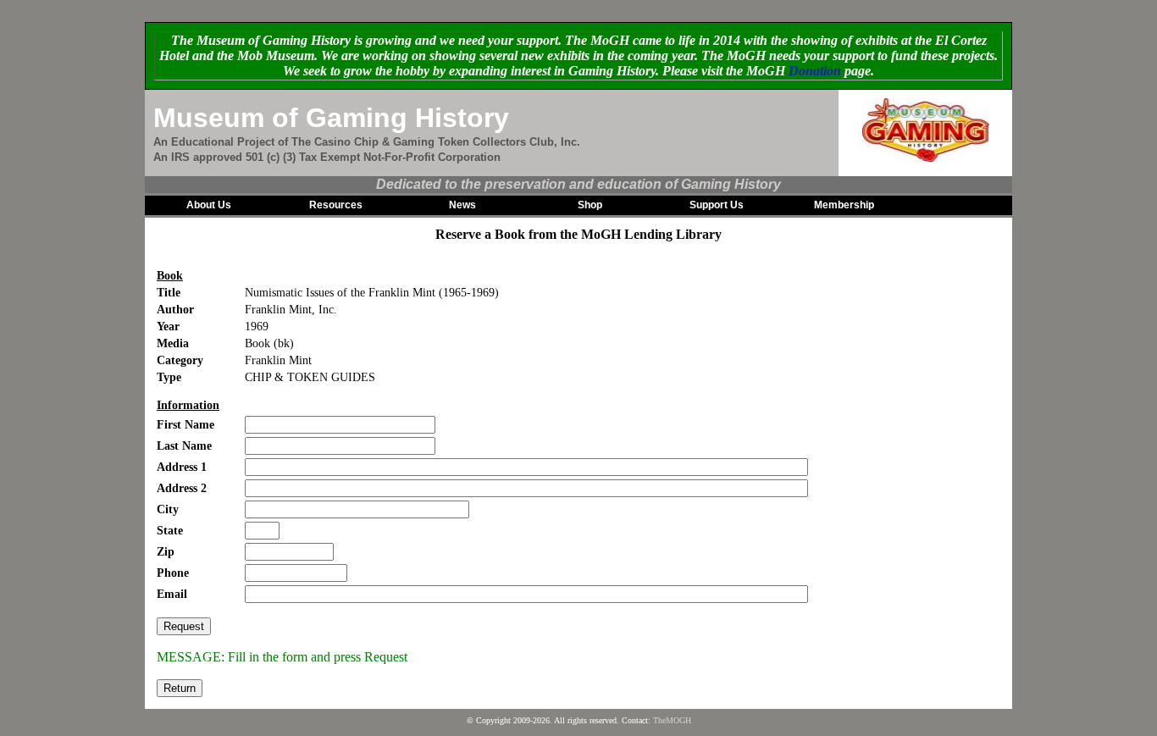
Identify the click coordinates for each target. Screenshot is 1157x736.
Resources (336, 205)
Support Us (716, 205)
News (462, 205)
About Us (208, 205)
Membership (844, 205)
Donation (815, 71)
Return (179, 688)
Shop (590, 205)
